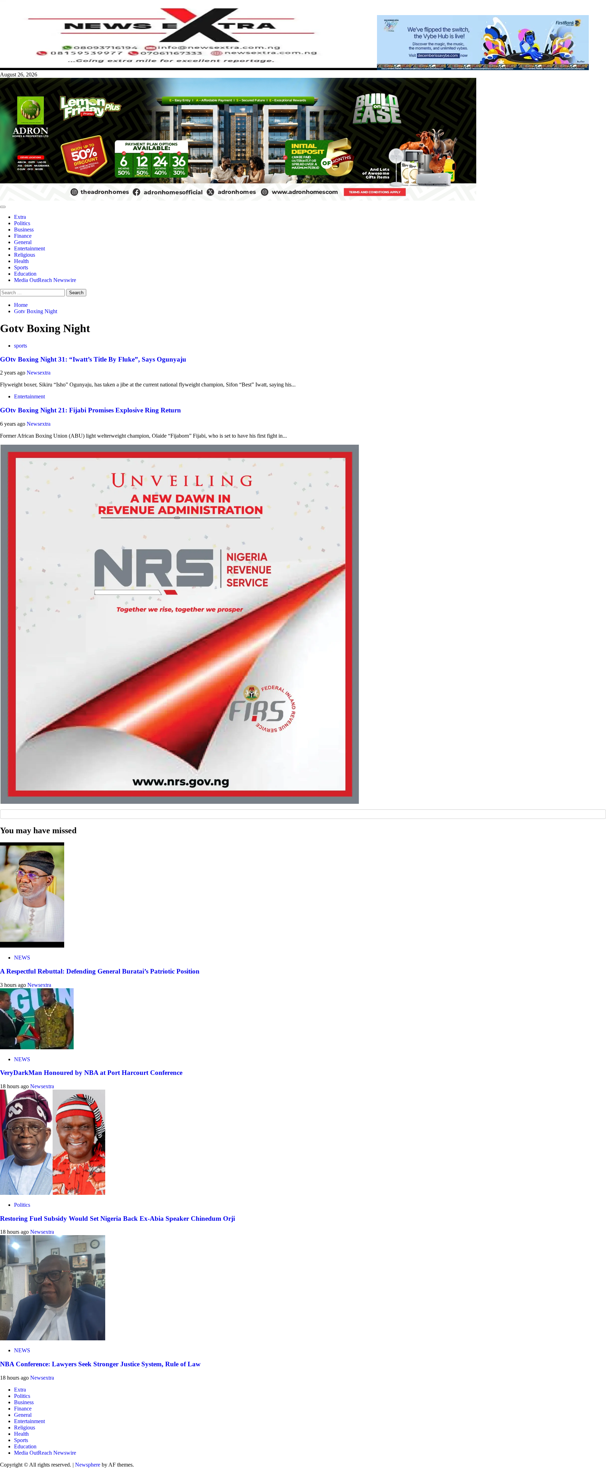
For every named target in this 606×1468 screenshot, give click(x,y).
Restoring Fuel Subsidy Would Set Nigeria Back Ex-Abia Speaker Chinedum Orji (117, 1218)
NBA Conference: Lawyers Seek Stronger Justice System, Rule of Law (100, 1364)
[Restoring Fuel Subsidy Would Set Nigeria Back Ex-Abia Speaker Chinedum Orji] (52, 1193)
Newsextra (38, 373)
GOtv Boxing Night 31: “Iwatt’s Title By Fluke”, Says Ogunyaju (93, 359)
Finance (23, 236)
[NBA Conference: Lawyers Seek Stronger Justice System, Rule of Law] (52, 1338)
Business (24, 230)
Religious (24, 255)
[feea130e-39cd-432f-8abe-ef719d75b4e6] (483, 68)
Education (25, 274)
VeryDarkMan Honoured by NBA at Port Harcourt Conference (91, 1072)
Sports (21, 267)
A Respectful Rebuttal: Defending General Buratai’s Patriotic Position (100, 971)
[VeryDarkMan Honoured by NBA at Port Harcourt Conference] (37, 1047)
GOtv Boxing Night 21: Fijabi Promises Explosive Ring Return (90, 410)
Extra (20, 217)
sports (20, 346)
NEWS (22, 958)
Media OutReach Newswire (45, 280)
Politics (22, 223)
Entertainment (29, 248)
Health (21, 261)
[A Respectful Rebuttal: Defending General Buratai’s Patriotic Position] (32, 946)
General (23, 242)
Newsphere (87, 1465)
